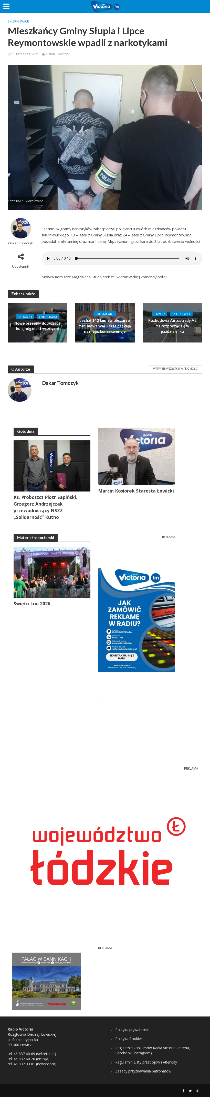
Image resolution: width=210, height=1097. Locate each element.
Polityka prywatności (132, 1029)
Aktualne (25, 316)
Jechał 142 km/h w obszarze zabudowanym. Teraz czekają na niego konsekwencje (105, 326)
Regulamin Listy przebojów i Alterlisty (146, 1062)
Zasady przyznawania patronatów (143, 1071)
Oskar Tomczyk (58, 54)
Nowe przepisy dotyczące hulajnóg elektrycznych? (37, 326)
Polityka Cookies (129, 1038)
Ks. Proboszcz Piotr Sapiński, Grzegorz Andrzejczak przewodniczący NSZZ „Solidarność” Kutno (45, 507)
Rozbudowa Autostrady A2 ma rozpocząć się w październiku (172, 326)
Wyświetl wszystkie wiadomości (175, 368)
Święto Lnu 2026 (32, 603)
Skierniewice (18, 21)
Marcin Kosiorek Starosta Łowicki (136, 491)
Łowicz (159, 314)
